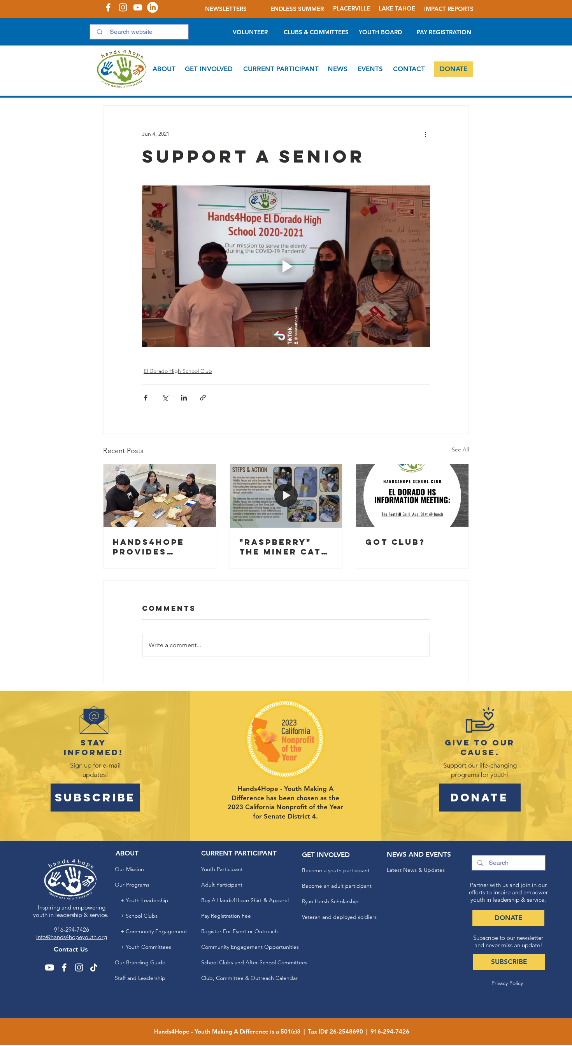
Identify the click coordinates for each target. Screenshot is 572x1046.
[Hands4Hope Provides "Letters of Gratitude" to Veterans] (160, 495)
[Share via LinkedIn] (184, 397)
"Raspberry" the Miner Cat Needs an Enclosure (280, 546)
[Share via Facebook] (145, 397)
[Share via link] (203, 397)
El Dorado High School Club (178, 370)
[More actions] (425, 133)
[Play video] (286, 266)
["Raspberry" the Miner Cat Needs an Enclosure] (286, 495)
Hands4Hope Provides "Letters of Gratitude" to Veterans (154, 546)
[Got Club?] (412, 495)
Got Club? (395, 542)
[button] (164, 69)
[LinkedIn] (152, 7)
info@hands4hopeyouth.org (71, 937)
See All (460, 449)
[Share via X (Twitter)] (164, 397)
